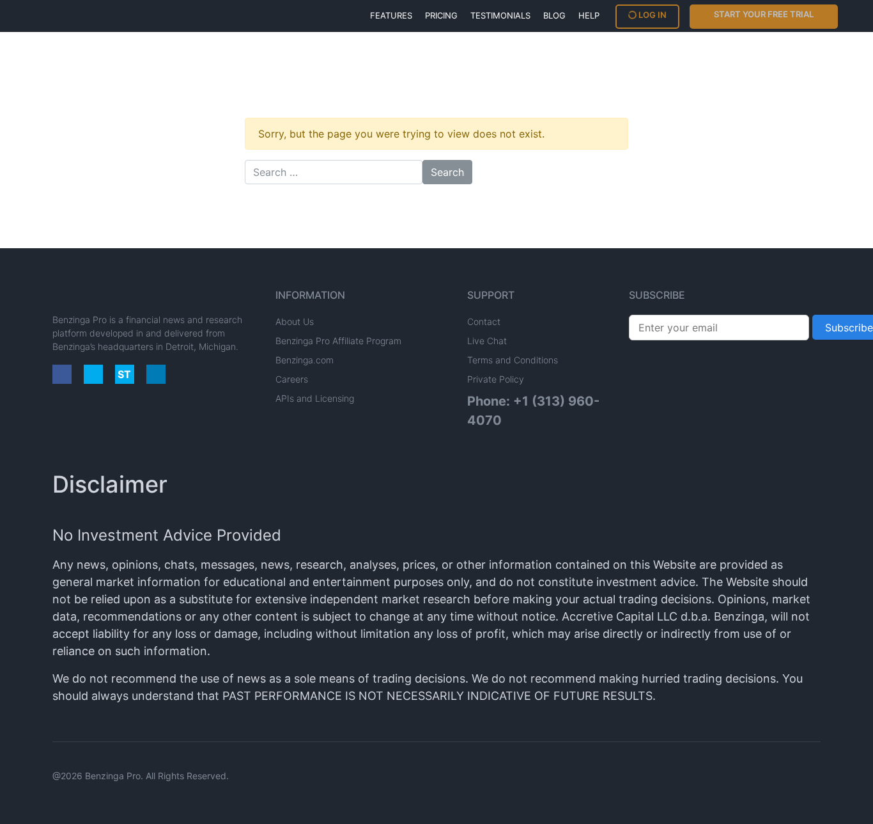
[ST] (124, 374)
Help (588, 15)
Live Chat (487, 340)
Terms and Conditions (512, 359)
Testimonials (500, 15)
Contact (483, 321)
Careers (291, 379)
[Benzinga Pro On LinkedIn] (156, 374)
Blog (554, 15)
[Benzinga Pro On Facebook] (62, 374)
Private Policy (495, 379)
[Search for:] (333, 172)
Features (391, 15)
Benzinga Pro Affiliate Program (338, 340)
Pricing (441, 15)
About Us (294, 321)
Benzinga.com (304, 359)
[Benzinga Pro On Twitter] (93, 374)
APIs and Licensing (314, 398)
